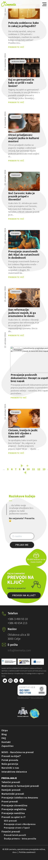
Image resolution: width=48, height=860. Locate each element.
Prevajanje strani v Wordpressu (20, 824)
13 (44, 469)
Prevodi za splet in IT (13, 817)
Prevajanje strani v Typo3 (17, 827)
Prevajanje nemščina (13, 813)
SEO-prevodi (10, 820)
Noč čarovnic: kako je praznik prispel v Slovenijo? (21, 196)
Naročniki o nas (10, 767)
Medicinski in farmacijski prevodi (20, 785)
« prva (22, 465)
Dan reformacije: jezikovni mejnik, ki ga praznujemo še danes (22, 313)
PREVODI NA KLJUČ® (24, 595)
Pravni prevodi (9, 801)
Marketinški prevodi (12, 793)
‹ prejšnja (28, 465)
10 (28, 469)
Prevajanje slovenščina (14, 805)
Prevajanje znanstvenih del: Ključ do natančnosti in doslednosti (23, 254)
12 (38, 469)
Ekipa (4, 730)
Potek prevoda (9, 760)
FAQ (3, 738)
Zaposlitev (7, 745)
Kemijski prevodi (11, 789)
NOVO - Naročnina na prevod (17, 752)
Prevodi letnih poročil (15, 835)
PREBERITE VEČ (16, 47)
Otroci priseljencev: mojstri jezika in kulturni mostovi (23, 138)
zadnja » (25, 472)
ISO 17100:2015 (37, 697)
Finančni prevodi (10, 831)
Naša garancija (9, 763)
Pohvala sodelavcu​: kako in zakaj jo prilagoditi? (23, 24)
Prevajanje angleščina (13, 809)
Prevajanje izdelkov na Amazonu (19, 797)
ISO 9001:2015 (23, 697)
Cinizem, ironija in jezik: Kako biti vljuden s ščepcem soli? (23, 433)
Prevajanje (9, 778)
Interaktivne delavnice (14, 771)
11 (33, 469)
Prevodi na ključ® (11, 756)
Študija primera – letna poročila (20, 838)
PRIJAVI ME (22, 544)
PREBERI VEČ (24, 9)
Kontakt (6, 742)
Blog (4, 734)
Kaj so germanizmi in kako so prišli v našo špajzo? (21, 82)
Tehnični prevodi (10, 782)
